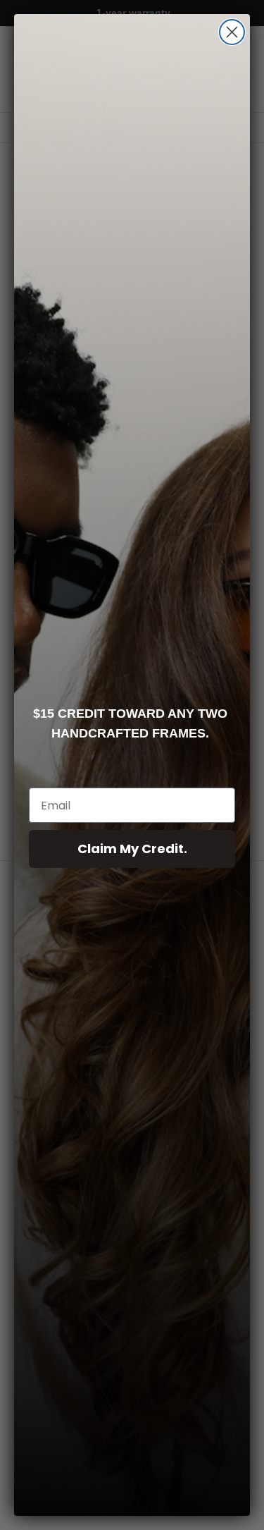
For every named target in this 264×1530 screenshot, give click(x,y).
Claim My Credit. (132, 848)
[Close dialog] (232, 32)
